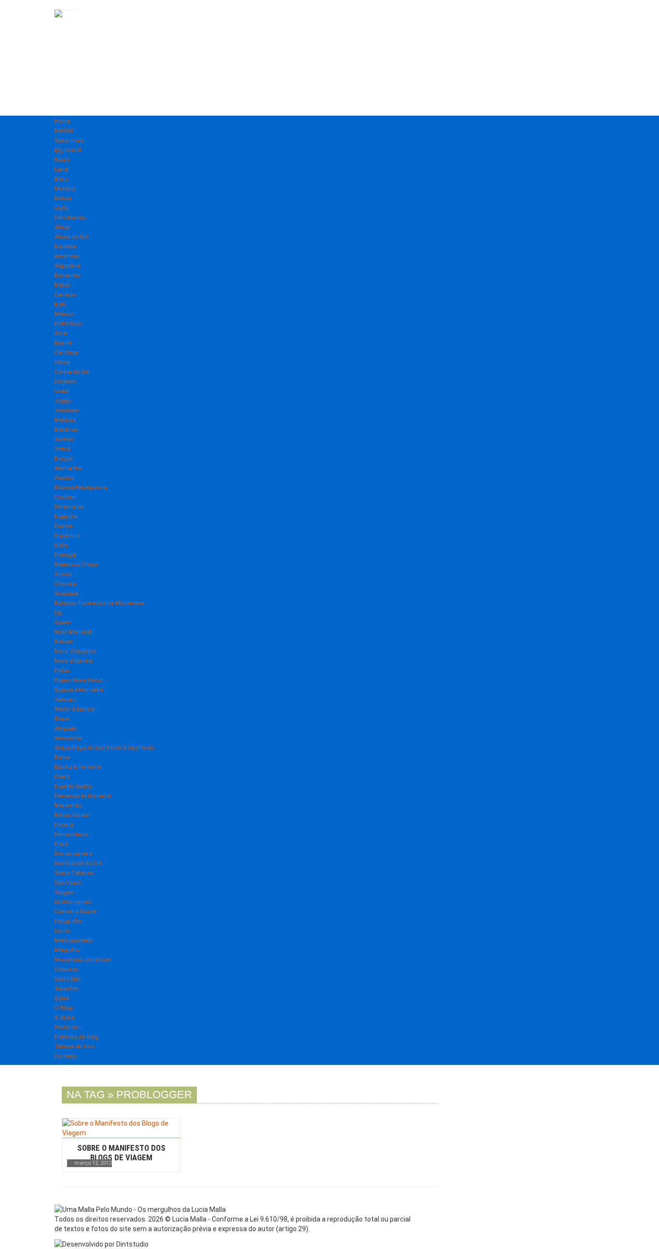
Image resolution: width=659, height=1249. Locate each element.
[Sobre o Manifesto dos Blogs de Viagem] (121, 1128)
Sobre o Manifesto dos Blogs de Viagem (121, 1152)
